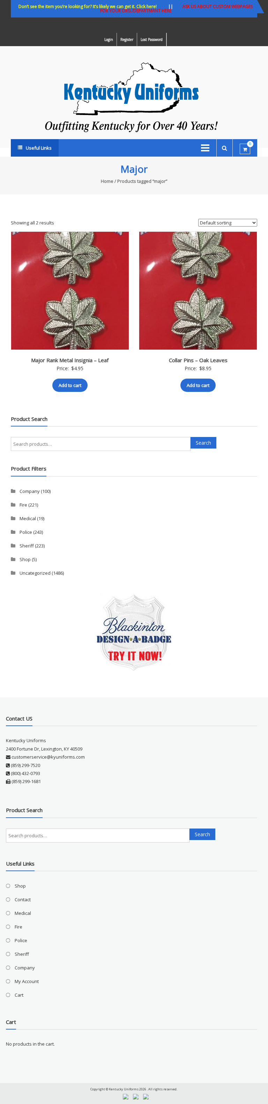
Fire (23, 505)
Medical (28, 518)
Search (203, 442)
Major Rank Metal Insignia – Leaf (70, 360)
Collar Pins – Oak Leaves (198, 360)
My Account (27, 981)
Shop (25, 559)
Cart (19, 995)
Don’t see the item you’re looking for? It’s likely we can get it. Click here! (87, 6)
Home (107, 181)
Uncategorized (35, 573)
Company (30, 491)
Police (26, 532)
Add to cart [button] (70, 385)
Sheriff (27, 546)
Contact (23, 899)
